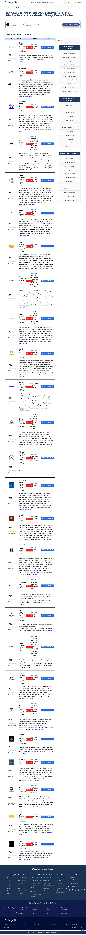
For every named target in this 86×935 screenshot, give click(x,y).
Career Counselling (62, 888)
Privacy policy (36, 924)
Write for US (7, 927)
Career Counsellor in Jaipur (11, 912)
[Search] (65, 3)
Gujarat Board (48, 891)
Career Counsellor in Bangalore (23, 909)
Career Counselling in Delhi (11, 908)
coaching (10, 7)
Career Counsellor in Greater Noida (66, 913)
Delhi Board (47, 878)
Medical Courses (36, 894)
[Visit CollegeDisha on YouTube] (84, 889)
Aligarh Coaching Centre (22, 453)
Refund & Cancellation (66, 924)
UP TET (21, 888)
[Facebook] (69, 889)
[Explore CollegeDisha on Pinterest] (81, 889)
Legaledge (22, 582)
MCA (8, 885)
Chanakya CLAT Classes (22, 546)
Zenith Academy (22, 350)
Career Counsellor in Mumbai (38, 909)
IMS (20, 140)
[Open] (23, 24)
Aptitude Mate (22, 211)
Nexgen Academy (22, 383)
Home (5, 7)
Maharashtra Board (49, 885)
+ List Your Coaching (71, 24)
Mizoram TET (23, 891)
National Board (48, 883)
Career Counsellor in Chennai (52, 909)
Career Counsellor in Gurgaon (23, 913)
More (8, 893)
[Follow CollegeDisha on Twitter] (72, 889)
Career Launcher (22, 176)
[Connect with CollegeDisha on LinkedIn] (75, 889)
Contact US (45, 924)
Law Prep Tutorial (21, 242)
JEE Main (21, 885)
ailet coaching (17, 7)
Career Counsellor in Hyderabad (66, 909)
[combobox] (16, 24)
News (58, 878)
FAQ (24, 924)
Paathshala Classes (23, 481)
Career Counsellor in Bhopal (38, 913)
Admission (7, 924)
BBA (8, 891)
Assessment (45, 2)
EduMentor (22, 760)
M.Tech (9, 880)
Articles (59, 880)
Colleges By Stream (35, 2)
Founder (74, 924)
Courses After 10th (37, 878)
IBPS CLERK (22, 880)
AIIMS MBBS (22, 878)
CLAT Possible (22, 674)
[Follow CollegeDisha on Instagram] (78, 889)
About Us (16, 924)
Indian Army (22, 883)
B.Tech (9, 878)
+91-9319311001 (74, 883)
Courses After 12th (37, 880)
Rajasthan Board (48, 888)
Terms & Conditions (77, 927)
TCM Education (22, 277)
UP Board (47, 880)
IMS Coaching (22, 419)
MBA (8, 888)
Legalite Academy (22, 516)
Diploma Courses (36, 883)
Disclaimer (54, 924)
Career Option (61, 885)
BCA (8, 883)
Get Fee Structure (47, 47)
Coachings (60, 883)
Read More (28, 96)
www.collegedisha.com (43, 932)
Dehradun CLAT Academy (22, 736)
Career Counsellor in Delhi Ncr (53, 913)
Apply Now (29, 47)
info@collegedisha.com (76, 886)
